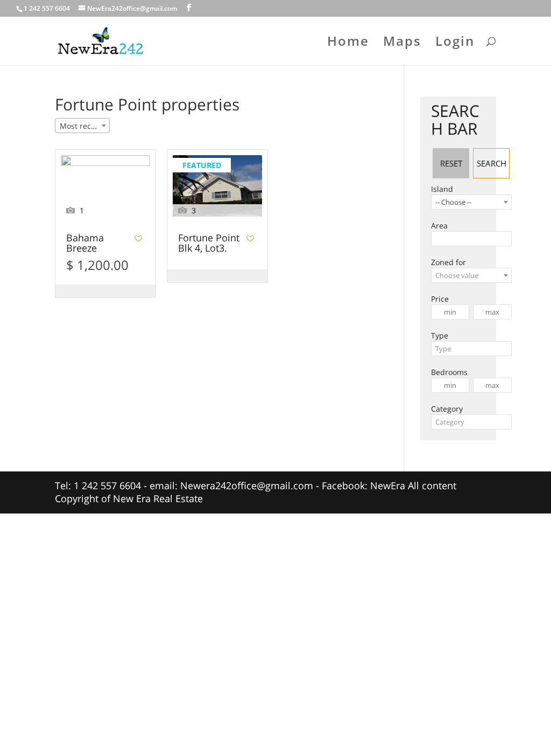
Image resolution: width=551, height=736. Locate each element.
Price (440, 299)
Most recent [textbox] (81, 126)
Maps (402, 43)
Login (455, 43)
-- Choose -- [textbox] (453, 202)
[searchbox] (437, 239)
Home (348, 43)
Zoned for (448, 262)
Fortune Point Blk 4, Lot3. (208, 243)
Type (439, 335)
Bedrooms (449, 372)
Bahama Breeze (85, 243)
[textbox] (471, 275)
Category (447, 409)
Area (439, 225)
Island (442, 189)
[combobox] (82, 125)
